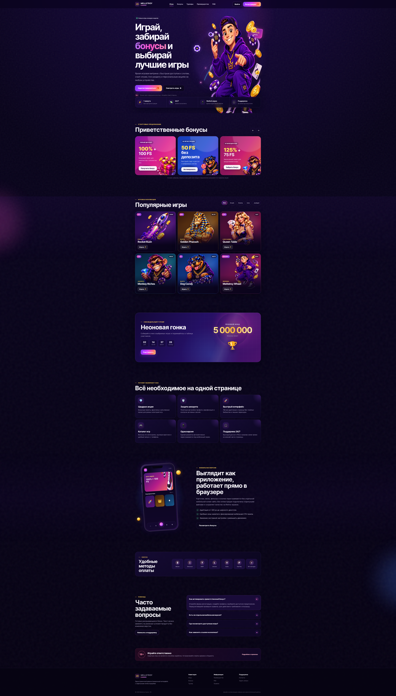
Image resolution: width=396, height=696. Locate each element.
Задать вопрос (243, 680)
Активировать (189, 169)
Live (248, 203)
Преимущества (203, 4)
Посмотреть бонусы (207, 525)
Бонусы (180, 4)
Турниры (190, 4)
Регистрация (252, 4)
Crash (232, 203)
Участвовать (148, 352)
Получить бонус (148, 168)
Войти (237, 4)
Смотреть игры (174, 88)
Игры (172, 4)
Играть (142, 247)
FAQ (213, 4)
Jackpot (256, 203)
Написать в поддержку (147, 632)
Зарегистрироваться (148, 88)
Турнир (190, 683)
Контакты (242, 677)
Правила (216, 683)
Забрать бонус (232, 167)
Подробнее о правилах (250, 654)
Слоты (240, 203)
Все (224, 203)
